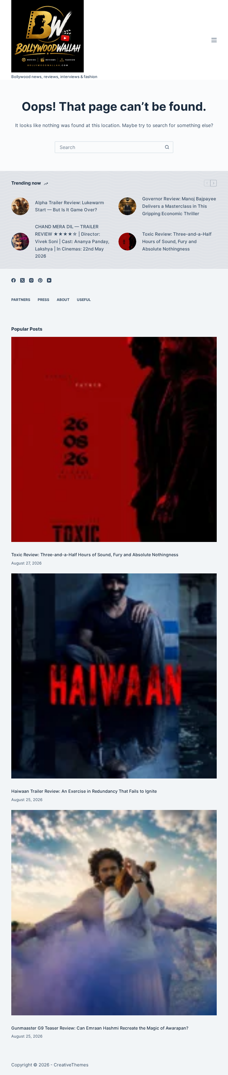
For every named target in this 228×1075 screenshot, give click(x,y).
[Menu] (214, 40)
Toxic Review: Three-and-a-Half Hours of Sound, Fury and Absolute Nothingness (177, 241)
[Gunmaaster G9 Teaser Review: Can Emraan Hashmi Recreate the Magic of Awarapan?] (113, 912)
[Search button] (167, 147)
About (63, 299)
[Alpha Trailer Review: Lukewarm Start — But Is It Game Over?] (20, 206)
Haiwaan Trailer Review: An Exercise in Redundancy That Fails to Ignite (84, 791)
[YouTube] (49, 280)
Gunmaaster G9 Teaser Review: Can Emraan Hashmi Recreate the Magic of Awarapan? (100, 1027)
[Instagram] (31, 280)
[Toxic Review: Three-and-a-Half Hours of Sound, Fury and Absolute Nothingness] (127, 241)
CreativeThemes (71, 1065)
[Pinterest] (40, 280)
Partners (20, 299)
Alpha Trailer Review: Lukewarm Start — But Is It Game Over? (69, 206)
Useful (84, 299)
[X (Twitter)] (22, 280)
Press (43, 299)
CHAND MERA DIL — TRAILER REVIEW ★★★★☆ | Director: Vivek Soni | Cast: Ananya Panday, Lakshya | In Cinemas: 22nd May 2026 (72, 241)
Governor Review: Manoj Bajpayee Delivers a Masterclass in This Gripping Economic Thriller (179, 206)
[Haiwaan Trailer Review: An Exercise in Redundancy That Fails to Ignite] (113, 675)
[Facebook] (13, 280)
